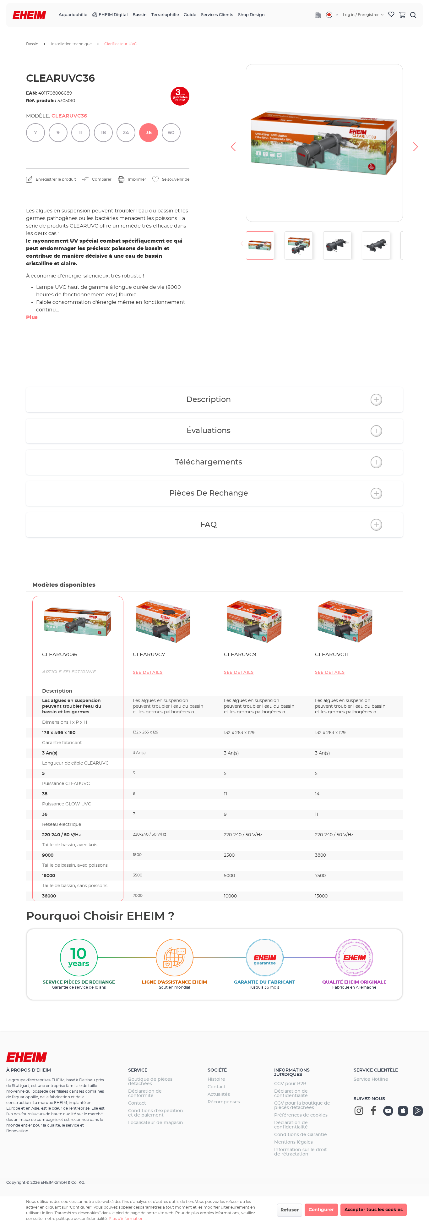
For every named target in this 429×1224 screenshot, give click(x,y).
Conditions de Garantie (300, 1135)
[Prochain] (415, 143)
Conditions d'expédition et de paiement (155, 1113)
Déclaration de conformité (145, 1093)
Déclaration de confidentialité (291, 1093)
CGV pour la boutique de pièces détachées (302, 1105)
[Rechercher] (413, 14)
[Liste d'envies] (391, 15)
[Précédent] (233, 143)
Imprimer (137, 179)
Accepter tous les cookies (374, 1210)
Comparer (101, 179)
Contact (137, 1103)
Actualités (219, 1094)
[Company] (318, 15)
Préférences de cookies (301, 1115)
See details (148, 673)
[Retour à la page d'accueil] (29, 15)
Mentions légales (293, 1142)
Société (217, 1070)
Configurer (321, 1210)
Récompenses (224, 1102)
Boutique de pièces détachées (150, 1081)
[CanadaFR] (332, 15)
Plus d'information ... (128, 1219)
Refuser (289, 1210)
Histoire (216, 1079)
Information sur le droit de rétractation (300, 1152)
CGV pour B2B (290, 1084)
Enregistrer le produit (56, 179)
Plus (32, 317)
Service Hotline (371, 1079)
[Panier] (402, 14)
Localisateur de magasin (155, 1123)
